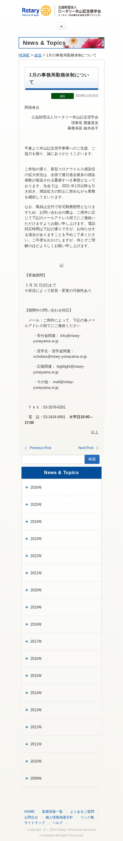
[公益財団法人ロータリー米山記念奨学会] (61, 14)
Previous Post (40, 448)
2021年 (36, 573)
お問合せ (31, 817)
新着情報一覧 (52, 811)
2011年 (36, 744)
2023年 (36, 539)
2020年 (36, 590)
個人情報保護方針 (59, 817)
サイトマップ (34, 822)
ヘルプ (57, 822)
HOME (24, 55)
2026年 (36, 487)
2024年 (36, 521)
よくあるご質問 (82, 811)
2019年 (36, 607)
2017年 (36, 641)
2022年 (36, 556)
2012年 (36, 727)
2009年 (36, 778)
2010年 (36, 761)
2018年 (36, 624)
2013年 (36, 710)
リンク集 (87, 817)
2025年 (36, 504)
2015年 (36, 676)
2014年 (36, 693)
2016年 (36, 658)
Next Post (85, 448)
